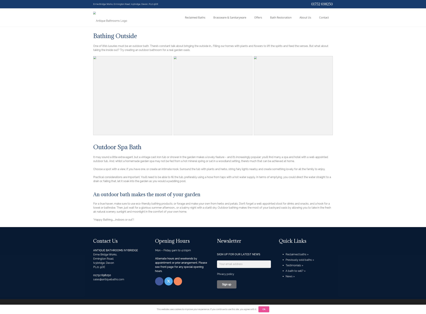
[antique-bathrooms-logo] (110, 17)
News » (290, 276)
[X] (168, 281)
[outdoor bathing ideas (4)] (213, 95)
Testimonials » (294, 265)
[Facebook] (159, 281)
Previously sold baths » (300, 259)
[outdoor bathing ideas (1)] (132, 95)
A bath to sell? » (296, 270)
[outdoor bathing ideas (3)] (293, 95)
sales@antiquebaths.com (108, 279)
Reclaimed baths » (297, 254)
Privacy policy (225, 274)
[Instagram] (178, 281)
